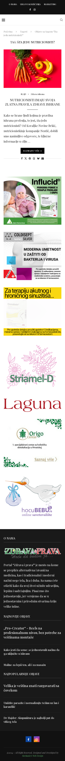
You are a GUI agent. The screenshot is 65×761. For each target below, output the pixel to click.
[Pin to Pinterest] (30, 158)
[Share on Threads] (34, 158)
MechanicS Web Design (32, 755)
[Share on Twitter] (25, 158)
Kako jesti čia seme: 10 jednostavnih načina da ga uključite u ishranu (31, 651)
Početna (8, 31)
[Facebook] (30, 9)
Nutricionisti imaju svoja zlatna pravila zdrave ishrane (32, 102)
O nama (13, 4)
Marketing (50, 4)
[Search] (61, 20)
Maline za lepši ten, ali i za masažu (25, 665)
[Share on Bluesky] (38, 158)
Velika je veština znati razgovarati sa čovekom (31, 688)
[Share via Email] (42, 158)
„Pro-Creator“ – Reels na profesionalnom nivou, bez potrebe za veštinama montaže (32, 632)
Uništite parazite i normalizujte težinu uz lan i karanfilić (31, 704)
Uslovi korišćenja (30, 4)
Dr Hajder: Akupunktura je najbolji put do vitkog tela (29, 719)
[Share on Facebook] (22, 158)
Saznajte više (31, 150)
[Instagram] (35, 9)
